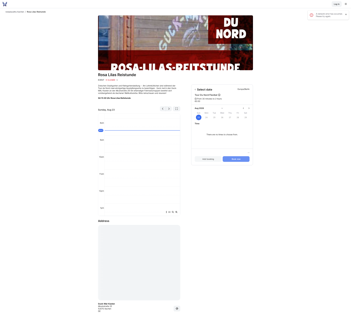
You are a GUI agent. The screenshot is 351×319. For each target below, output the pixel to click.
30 (169, 212)
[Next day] (169, 108)
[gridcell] (199, 117)
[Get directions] (177, 308)
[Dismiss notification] (346, 14)
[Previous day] (163, 108)
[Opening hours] (117, 80)
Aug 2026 (199, 108)
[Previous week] (244, 108)
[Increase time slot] (176, 212)
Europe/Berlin (244, 89)
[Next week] (248, 108)
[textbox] (139, 94)
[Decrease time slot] (173, 212)
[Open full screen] (176, 108)
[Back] (195, 89)
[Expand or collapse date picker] (222, 108)
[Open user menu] (345, 4)
